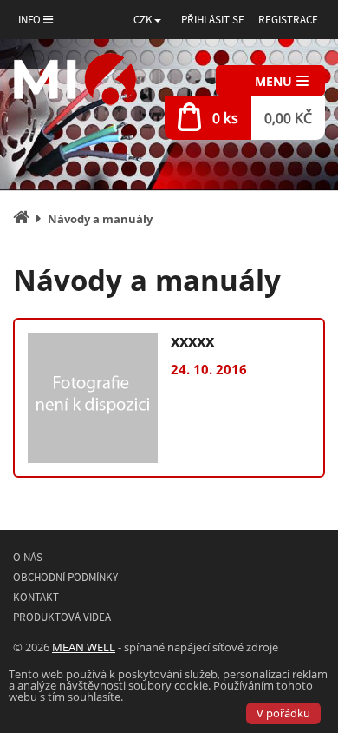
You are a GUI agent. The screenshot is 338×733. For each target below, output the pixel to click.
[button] (147, 19)
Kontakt (36, 597)
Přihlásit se (212, 19)
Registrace (288, 19)
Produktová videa (62, 617)
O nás (27, 557)
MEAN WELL (83, 647)
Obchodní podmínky (65, 577)
